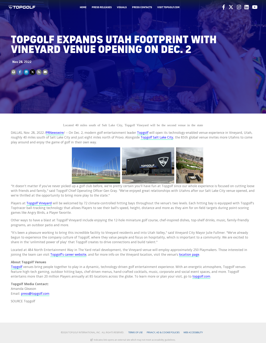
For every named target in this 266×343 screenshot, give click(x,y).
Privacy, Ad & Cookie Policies (163, 332)
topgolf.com (201, 276)
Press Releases (102, 7)
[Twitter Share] (32, 72)
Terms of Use (135, 332)
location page (189, 254)
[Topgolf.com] (22, 7)
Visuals (122, 7)
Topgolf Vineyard (39, 203)
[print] (13, 72)
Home (83, 7)
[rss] (39, 72)
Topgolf (142, 132)
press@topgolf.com (35, 293)
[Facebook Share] (20, 72)
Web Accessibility (193, 332)
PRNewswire (55, 132)
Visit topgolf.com (168, 7)
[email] (45, 72)
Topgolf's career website (68, 254)
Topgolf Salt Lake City (157, 137)
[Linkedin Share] (26, 72)
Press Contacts (142, 7)
